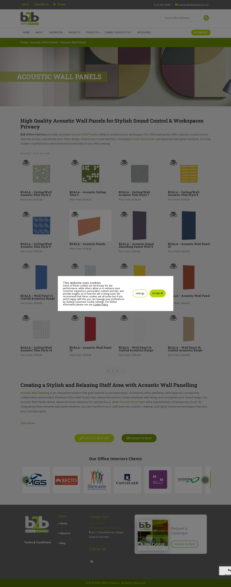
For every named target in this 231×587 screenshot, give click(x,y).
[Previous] (26, 480)
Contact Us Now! (184, 544)
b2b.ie (25, 4)
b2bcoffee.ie (41, 4)
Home (26, 32)
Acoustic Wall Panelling (35, 393)
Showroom (56, 32)
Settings (140, 293)
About (39, 32)
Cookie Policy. (100, 304)
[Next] (205, 480)
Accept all (157, 293)
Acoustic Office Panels (44, 42)
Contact (202, 32)
